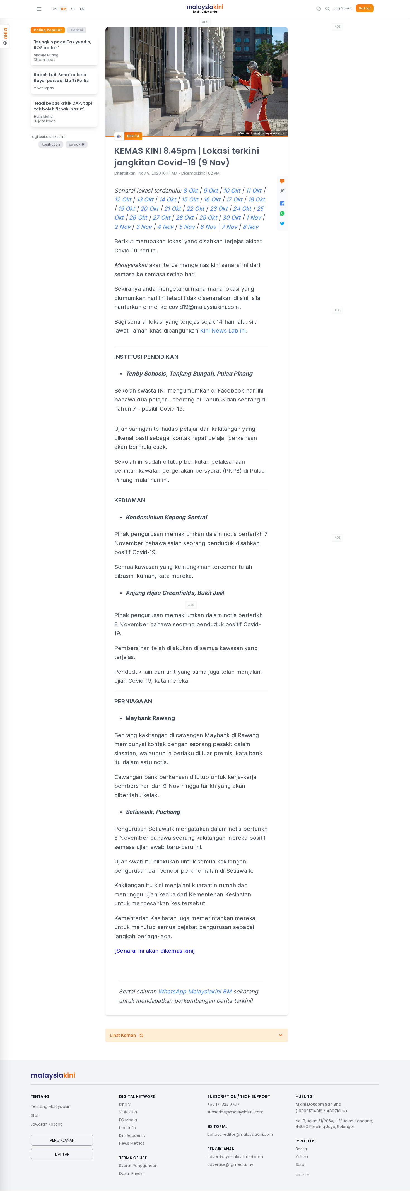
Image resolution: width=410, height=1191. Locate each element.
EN (55, 9)
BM (63, 9)
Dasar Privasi (131, 1173)
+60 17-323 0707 (223, 1104)
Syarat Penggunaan (138, 1165)
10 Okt (231, 190)
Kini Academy (132, 1135)
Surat (301, 1164)
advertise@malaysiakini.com (235, 1156)
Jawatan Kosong (47, 1124)
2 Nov (122, 226)
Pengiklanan (62, 1140)
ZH (72, 9)
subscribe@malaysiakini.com (235, 1112)
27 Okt (161, 217)
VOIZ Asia (128, 1112)
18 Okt (256, 199)
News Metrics (131, 1143)
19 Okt (126, 208)
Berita (301, 1149)
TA (81, 9)
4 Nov (165, 226)
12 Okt (122, 199)
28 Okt (185, 217)
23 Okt (219, 208)
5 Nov (187, 226)
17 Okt (234, 199)
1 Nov (253, 217)
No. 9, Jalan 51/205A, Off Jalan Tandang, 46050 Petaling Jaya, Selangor (334, 1123)
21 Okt (172, 208)
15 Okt (189, 199)
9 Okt (210, 190)
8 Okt (190, 190)
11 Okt (253, 190)
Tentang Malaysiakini (51, 1106)
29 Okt (208, 217)
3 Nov (144, 226)
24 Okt (242, 208)
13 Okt (145, 199)
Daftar (365, 8)
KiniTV (125, 1104)
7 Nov (229, 226)
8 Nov (251, 226)
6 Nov (208, 226)
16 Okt (212, 199)
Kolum (302, 1156)
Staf (35, 1115)
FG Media (128, 1120)
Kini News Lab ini (223, 330)
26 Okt (138, 217)
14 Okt (167, 199)
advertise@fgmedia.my (230, 1164)
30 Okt (231, 217)
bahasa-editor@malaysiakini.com (240, 1134)
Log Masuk (343, 8)
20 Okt (149, 208)
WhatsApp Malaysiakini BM (194, 991)
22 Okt (195, 208)
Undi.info (127, 1127)
